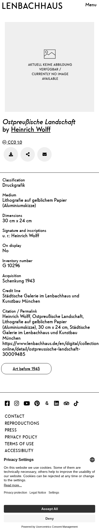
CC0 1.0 (14, 142)
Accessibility (19, 450)
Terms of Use (19, 444)
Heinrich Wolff (30, 129)
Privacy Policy (21, 437)
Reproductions (22, 423)
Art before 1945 (26, 368)
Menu (91, 4)
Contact (15, 416)
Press (11, 430)
